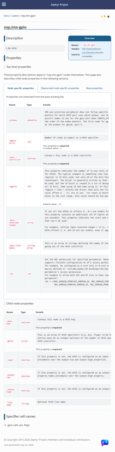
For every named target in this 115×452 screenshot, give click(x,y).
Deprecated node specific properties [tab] (60, 88)
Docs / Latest (11, 15)
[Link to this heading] (28, 28)
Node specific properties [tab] (20, 88)
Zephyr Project (59, 4)
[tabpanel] (57, 196)
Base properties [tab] (94, 88)
